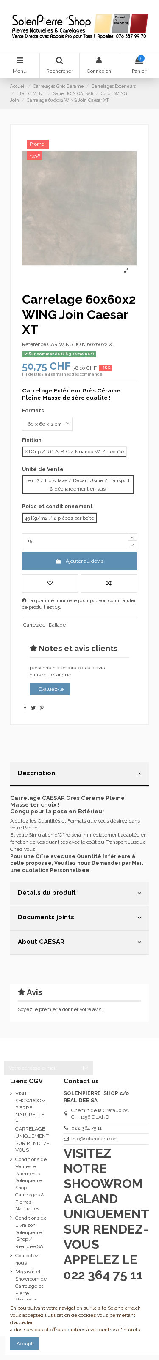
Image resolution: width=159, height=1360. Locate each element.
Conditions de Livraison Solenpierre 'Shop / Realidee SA (31, 1232)
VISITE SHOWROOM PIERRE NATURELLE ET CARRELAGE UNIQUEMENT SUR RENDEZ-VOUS (32, 1121)
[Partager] (25, 708)
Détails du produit (47, 892)
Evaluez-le (51, 689)
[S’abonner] (85, 1068)
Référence (34, 344)
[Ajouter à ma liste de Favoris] (50, 583)
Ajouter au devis (84, 561)
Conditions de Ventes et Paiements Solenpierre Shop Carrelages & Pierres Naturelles (31, 1184)
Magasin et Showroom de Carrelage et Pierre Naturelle (31, 1286)
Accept (25, 1343)
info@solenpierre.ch (94, 1139)
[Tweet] (33, 708)
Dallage (57, 625)
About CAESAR (41, 941)
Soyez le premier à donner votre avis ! (61, 1009)
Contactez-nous (28, 1259)
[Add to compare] (109, 583)
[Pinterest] (42, 708)
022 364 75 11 (86, 1128)
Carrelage (34, 625)
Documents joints (46, 917)
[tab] (79, 774)
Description (36, 773)
